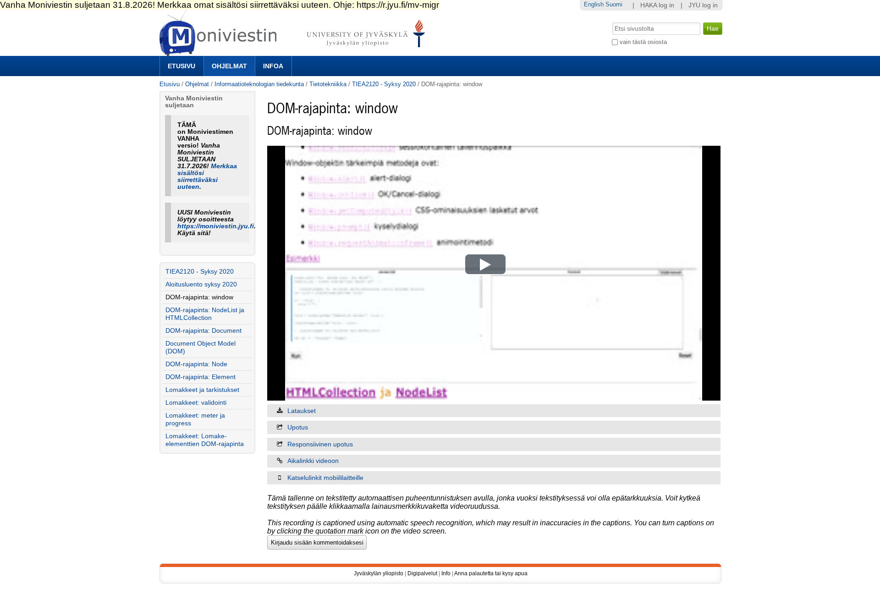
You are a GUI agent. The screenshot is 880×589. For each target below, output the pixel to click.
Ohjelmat (229, 66)
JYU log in (703, 5)
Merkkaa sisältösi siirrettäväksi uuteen (207, 176)
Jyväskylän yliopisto (378, 573)
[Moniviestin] (295, 52)
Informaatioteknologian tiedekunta (259, 84)
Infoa (273, 66)
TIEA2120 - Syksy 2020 (384, 84)
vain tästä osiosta (643, 42)
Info (446, 573)
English (594, 4)
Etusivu (181, 66)
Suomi (613, 4)
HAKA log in (657, 5)
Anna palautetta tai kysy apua (491, 573)
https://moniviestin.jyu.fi (215, 226)
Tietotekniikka (327, 84)
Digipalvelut (422, 573)
